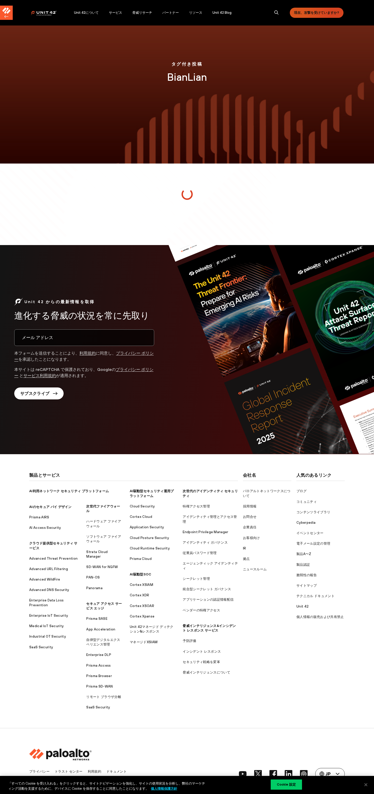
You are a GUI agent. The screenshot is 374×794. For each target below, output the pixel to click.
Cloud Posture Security (149, 538)
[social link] (243, 774)
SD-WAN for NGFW (102, 567)
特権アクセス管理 (196, 506)
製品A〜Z (303, 554)
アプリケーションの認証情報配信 (208, 599)
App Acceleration (100, 629)
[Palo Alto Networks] (47, 13)
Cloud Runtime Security (150, 548)
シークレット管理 (196, 579)
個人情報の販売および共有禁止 (320, 617)
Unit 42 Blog (222, 13)
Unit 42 (302, 606)
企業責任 (249, 527)
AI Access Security (45, 528)
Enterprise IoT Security (48, 615)
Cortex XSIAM (141, 585)
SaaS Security (41, 647)
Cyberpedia (305, 522)
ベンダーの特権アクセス (201, 610)
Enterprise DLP (98, 655)
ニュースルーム (255, 569)
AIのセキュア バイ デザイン (50, 507)
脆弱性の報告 (306, 575)
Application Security (147, 527)
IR (244, 548)
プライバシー (39, 771)
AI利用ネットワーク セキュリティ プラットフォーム (69, 491)
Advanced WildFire (44, 579)
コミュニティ (306, 502)
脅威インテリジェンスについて (206, 672)
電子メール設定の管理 (313, 543)
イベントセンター (310, 533)
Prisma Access (98, 665)
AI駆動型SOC (140, 574)
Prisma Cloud (141, 559)
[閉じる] (365, 784)
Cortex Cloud (141, 517)
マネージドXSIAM (143, 642)
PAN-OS (93, 577)
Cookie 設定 (286, 784)
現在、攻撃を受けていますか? (316, 13)
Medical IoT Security (46, 626)
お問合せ (249, 517)
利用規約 (87, 353)
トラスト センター (69, 771)
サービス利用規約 (39, 375)
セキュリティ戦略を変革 (201, 662)
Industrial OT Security (47, 636)
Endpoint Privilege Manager (205, 532)
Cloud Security (142, 506)
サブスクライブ (34, 393)
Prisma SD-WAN (99, 686)
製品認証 (303, 565)
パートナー (170, 13)
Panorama (94, 588)
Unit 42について (86, 13)
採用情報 (249, 506)
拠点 (246, 559)
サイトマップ (306, 585)
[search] (277, 13)
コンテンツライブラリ (313, 512)
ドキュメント (116, 771)
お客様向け (251, 538)
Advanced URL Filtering (48, 569)
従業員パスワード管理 (200, 553)
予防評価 (189, 641)
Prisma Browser (99, 676)
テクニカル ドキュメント (315, 596)
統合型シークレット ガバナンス (207, 589)
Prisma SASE (96, 619)
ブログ (301, 491)
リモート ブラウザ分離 (103, 697)
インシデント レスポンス (202, 651)
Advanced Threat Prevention (53, 558)
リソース (195, 13)
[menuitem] (50, 12)
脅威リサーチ (142, 13)
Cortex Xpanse (142, 616)
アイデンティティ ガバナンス (205, 542)
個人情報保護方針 (164, 788)
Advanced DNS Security (49, 590)
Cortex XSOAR (142, 606)
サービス (115, 13)
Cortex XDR (139, 595)
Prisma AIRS (39, 517)
